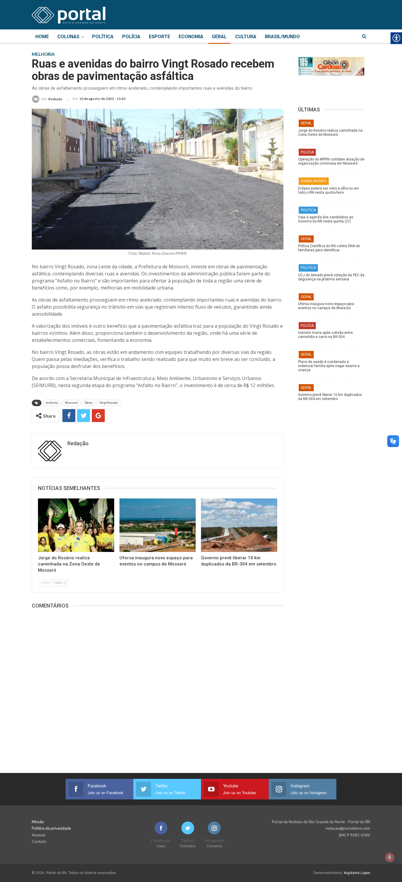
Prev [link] (46, 583)
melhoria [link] (52, 402)
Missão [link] (38, 821)
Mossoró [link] (71, 402)
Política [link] (103, 36)
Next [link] (59, 583)
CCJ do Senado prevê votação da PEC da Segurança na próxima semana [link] (331, 277)
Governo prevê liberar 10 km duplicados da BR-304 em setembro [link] (330, 397)
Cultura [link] (245, 36)
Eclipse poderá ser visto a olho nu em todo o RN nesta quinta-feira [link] (328, 190)
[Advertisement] (334, 496)
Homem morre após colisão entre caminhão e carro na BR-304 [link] (325, 335)
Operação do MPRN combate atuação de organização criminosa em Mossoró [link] (331, 161)
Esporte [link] (159, 36)
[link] (68, 14)
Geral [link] (219, 36)
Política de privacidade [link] (51, 828)
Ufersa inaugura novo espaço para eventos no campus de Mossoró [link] (326, 306)
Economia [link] (191, 36)
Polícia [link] (131, 36)
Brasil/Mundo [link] (282, 36)
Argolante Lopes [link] (357, 873)
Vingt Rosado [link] (108, 402)
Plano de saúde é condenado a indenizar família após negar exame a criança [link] (329, 366)
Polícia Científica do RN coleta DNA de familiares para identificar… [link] (329, 248)
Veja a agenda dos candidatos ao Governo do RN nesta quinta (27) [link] (325, 219)
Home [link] (42, 36)
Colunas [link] (68, 36)
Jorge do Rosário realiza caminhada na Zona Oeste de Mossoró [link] (330, 132)
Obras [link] (88, 402)
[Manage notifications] (389, 857)
